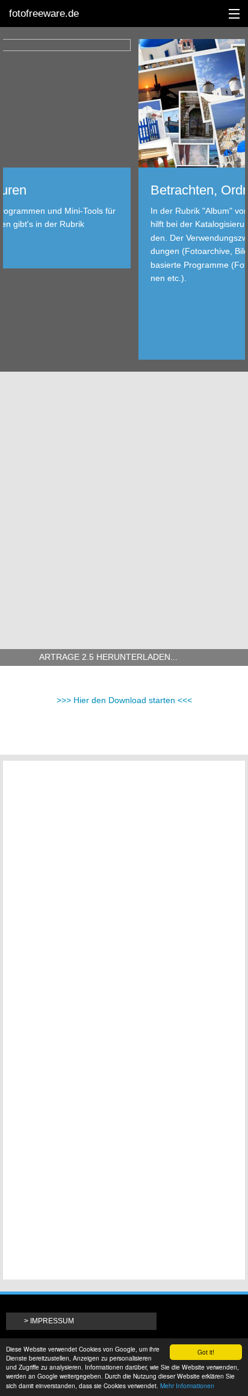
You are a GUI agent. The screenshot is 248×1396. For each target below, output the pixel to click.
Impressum (52, 1321)
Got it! (205, 1351)
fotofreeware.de (44, 13)
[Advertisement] (124, 507)
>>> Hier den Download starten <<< (124, 700)
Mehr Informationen (187, 1385)
